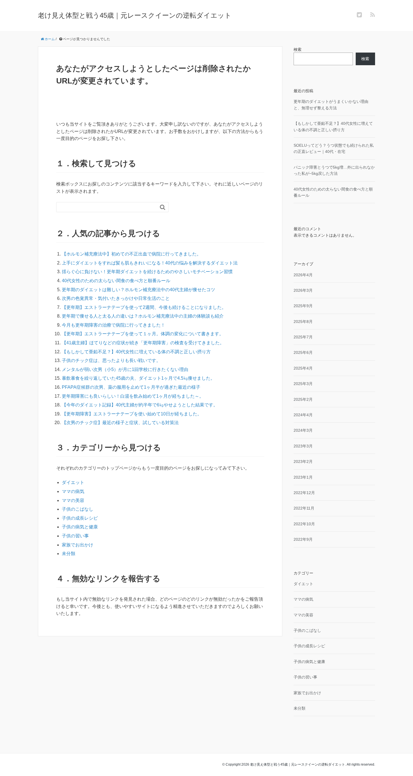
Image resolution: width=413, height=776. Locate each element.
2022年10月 (304, 524)
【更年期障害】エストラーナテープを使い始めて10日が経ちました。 (132, 413)
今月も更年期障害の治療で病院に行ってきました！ (113, 325)
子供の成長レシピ (80, 518)
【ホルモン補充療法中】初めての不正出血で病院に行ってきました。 (131, 254)
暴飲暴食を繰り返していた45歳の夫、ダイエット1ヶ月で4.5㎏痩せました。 (138, 378)
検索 (297, 49)
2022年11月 (304, 508)
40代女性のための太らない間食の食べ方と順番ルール (116, 280)
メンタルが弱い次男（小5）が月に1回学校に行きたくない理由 (125, 369)
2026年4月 (303, 275)
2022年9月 (303, 539)
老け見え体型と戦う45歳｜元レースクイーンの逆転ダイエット (135, 15)
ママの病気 (73, 491)
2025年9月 (303, 306)
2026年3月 (303, 290)
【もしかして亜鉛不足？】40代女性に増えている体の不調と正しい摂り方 (136, 351)
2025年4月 (303, 368)
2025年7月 (303, 337)
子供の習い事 (75, 535)
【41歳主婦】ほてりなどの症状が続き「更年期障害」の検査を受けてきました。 (143, 342)
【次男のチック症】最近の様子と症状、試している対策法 (120, 422)
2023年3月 (303, 446)
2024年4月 (303, 415)
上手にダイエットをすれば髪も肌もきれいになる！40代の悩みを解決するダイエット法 (150, 263)
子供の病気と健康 (80, 526)
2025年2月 (303, 399)
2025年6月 (303, 352)
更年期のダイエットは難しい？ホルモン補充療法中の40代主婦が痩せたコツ (138, 289)
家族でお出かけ (77, 544)
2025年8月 (303, 321)
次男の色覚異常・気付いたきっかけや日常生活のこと (116, 298)
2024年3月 (303, 430)
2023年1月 (303, 477)
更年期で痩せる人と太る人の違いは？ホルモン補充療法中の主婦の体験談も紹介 (143, 316)
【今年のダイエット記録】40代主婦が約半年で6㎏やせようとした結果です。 (140, 404)
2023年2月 (303, 461)
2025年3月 (303, 383)
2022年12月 (304, 492)
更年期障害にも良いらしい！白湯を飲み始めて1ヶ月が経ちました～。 (133, 396)
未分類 (68, 553)
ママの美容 (73, 500)
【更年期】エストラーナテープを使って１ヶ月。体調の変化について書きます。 (143, 333)
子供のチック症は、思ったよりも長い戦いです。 (111, 360)
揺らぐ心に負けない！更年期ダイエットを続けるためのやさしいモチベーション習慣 (147, 271)
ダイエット (73, 482)
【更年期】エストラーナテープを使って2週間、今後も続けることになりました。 (144, 307)
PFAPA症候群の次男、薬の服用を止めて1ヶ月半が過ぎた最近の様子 (131, 387)
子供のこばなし (77, 509)
